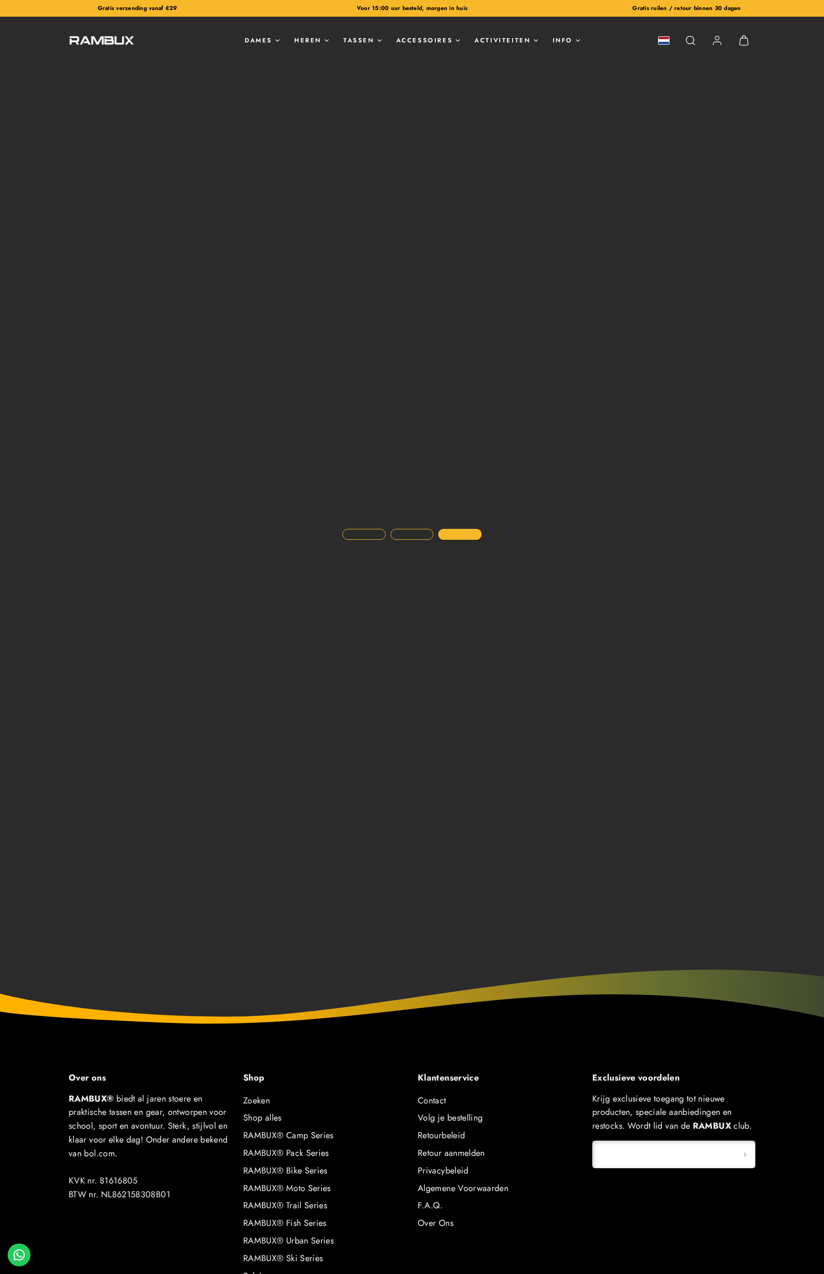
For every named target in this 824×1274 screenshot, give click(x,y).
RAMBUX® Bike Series (285, 1170)
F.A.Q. (430, 1205)
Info (563, 40)
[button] (690, 40)
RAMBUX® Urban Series (288, 1240)
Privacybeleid (443, 1170)
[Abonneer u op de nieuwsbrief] (744, 1154)
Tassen (358, 40)
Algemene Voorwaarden (463, 1188)
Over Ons (435, 1223)
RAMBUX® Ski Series (283, 1258)
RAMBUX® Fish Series (285, 1223)
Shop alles (262, 1118)
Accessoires (424, 40)
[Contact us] (19, 1255)
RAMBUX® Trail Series (285, 1205)
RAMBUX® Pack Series (286, 1153)
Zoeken (256, 1100)
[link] (717, 40)
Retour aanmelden (451, 1153)
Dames (258, 40)
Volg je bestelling (450, 1118)
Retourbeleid (441, 1135)
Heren (307, 40)
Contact (432, 1100)
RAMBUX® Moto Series (287, 1188)
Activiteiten (502, 40)
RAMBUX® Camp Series (288, 1135)
